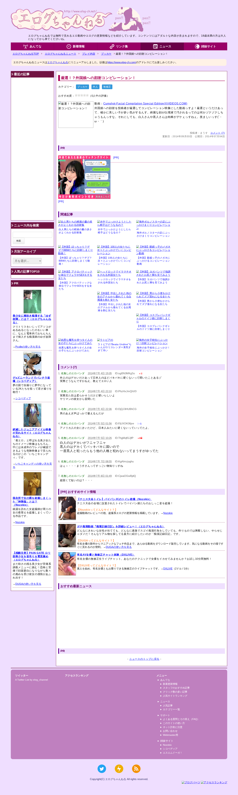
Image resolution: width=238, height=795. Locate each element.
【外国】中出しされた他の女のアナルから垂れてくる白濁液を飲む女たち (114, 307)
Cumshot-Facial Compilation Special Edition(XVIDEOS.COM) (145, 103)
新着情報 (79, 46)
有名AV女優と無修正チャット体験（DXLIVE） (106, 554)
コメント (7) (217, 133)
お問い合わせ (170, 731)
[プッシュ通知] (119, 774)
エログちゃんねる (57, 62)
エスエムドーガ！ (172, 752)
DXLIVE (167, 568)
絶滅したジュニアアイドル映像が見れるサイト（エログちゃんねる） (32, 433)
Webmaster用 (170, 735)
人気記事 (168, 705)
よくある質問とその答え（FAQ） (181, 719)
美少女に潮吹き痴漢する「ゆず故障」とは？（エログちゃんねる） (32, 319)
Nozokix (168, 512)
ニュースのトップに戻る (144, 658)
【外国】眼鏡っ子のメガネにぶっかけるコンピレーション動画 (153, 261)
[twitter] (101, 774)
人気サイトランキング (175, 695)
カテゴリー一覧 (171, 709)
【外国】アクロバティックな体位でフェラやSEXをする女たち (75, 285)
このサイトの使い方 (174, 723)
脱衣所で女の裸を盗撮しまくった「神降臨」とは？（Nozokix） (32, 501)
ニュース (165, 46)
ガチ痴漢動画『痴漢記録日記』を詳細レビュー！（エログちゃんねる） (121, 526)
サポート (165, 715)
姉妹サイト (208, 46)
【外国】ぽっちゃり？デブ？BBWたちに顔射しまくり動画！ (75, 261)
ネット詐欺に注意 (172, 727)
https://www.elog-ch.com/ (121, 62)
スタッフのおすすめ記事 (176, 687)
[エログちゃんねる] (80, 19)
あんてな (35, 46)
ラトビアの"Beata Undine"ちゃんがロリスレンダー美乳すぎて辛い (115, 347)
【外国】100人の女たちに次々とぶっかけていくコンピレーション (114, 261)
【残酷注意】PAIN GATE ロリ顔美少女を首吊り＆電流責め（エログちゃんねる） (32, 556)
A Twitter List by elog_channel (31, 679)
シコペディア (23, 398)
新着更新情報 (170, 683)
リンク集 (122, 46)
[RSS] (136, 774)
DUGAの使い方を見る (119, 546)
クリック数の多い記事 (175, 691)
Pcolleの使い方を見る (28, 346)
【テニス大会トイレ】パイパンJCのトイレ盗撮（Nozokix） (114, 499)
